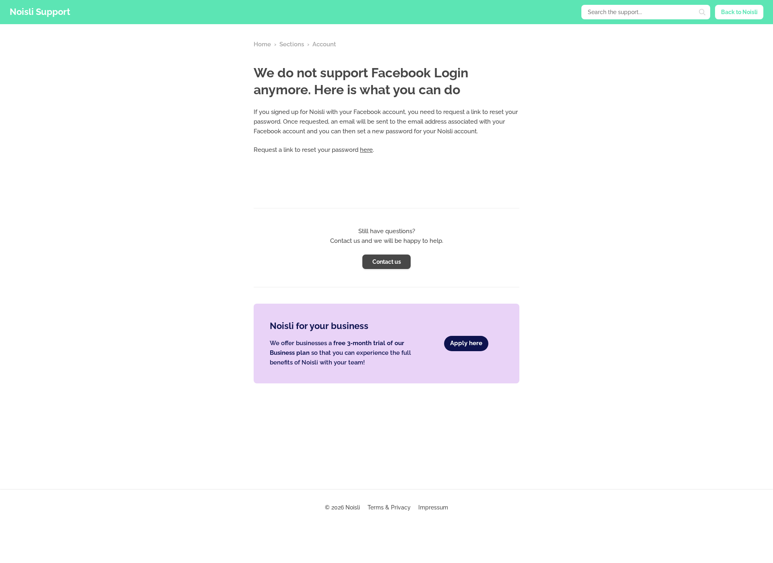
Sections (291, 44)
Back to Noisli (739, 12)
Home (262, 44)
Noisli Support (40, 11)
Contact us (386, 262)
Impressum (433, 507)
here (366, 149)
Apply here (466, 343)
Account (324, 44)
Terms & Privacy (389, 507)
